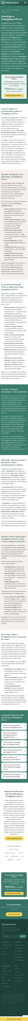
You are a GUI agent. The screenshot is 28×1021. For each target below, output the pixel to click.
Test (3, 957)
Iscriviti (23, 936)
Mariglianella (11, 859)
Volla (22, 856)
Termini (18, 1010)
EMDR (3, 977)
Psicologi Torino (19, 954)
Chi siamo (17, 969)
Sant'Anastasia (14, 856)
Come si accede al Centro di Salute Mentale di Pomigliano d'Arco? (12, 767)
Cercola (19, 859)
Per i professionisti (19, 975)
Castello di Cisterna (14, 849)
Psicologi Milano (19, 948)
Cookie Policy (18, 981)
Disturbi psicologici (6, 945)
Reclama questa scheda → (14, 95)
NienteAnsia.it (12, 2)
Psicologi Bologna (19, 960)
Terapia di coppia (6, 980)
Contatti (17, 972)
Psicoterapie (5, 948)
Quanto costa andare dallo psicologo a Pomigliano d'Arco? (12, 726)
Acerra (6, 856)
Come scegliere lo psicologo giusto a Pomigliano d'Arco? (12, 743)
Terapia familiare (6, 986)
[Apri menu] (25, 2)
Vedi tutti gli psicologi (14, 838)
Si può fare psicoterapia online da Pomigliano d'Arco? (12, 751)
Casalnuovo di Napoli (10, 853)
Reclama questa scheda (14, 1019)
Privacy (9, 1010)
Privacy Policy (18, 978)
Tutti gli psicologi (19, 945)
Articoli (3, 951)
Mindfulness (5, 983)
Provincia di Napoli (14, 10)
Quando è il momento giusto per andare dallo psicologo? (11, 775)
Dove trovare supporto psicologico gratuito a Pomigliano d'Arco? (10, 735)
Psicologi (7, 10)
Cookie (14, 1010)
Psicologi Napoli (19, 957)
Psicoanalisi (5, 974)
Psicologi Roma (18, 951)
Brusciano (20, 853)
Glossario (4, 954)
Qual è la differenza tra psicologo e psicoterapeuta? (12, 758)
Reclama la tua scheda (14, 914)
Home (2, 10)
